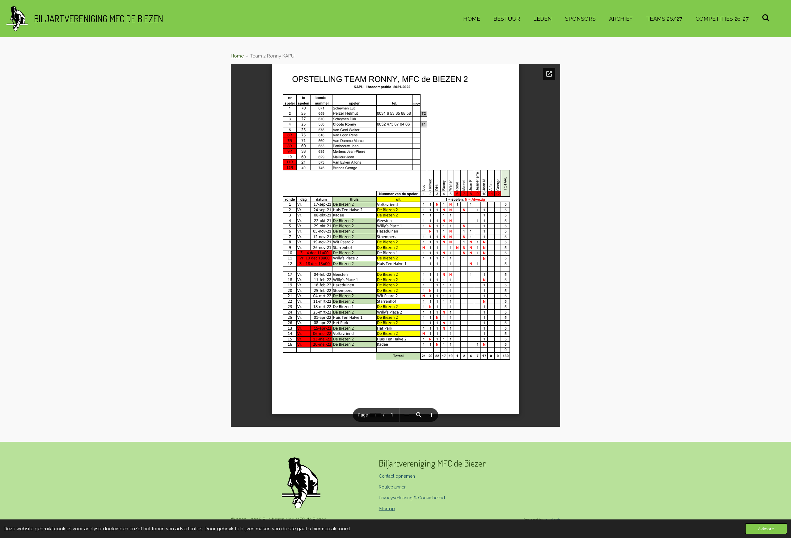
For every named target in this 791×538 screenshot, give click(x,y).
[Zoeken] (766, 18)
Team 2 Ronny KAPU (272, 56)
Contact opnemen (397, 476)
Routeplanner (392, 487)
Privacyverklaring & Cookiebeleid (412, 497)
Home (237, 56)
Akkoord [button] (766, 528)
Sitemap (387, 508)
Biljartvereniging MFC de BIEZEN (98, 18)
